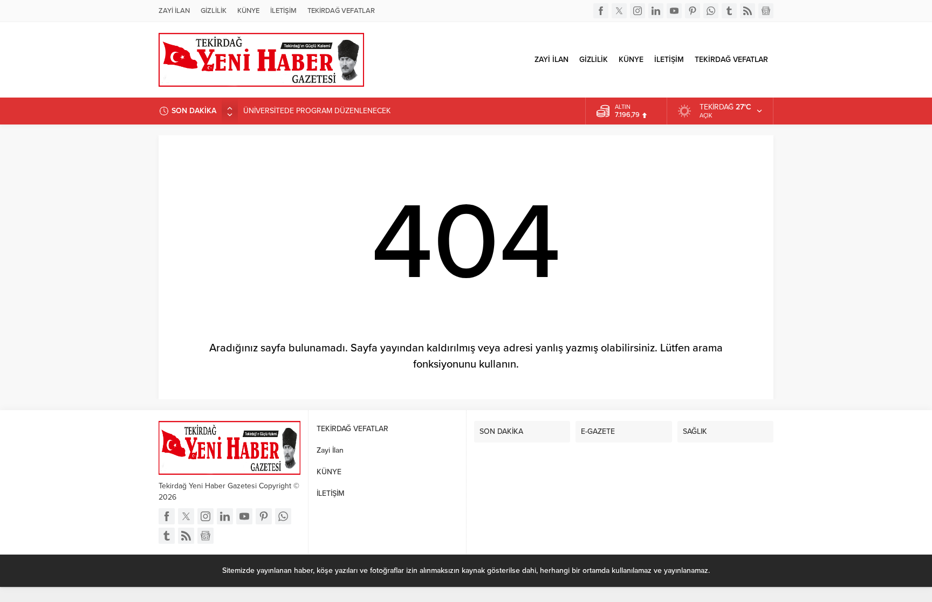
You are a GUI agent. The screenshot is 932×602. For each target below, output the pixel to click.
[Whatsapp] (710, 10)
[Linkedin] (655, 10)
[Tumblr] (729, 10)
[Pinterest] (692, 10)
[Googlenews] (765, 10)
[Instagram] (637, 10)
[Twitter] (619, 10)
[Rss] (747, 10)
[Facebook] (600, 10)
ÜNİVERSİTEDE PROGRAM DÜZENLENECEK (316, 110)
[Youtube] (674, 10)
